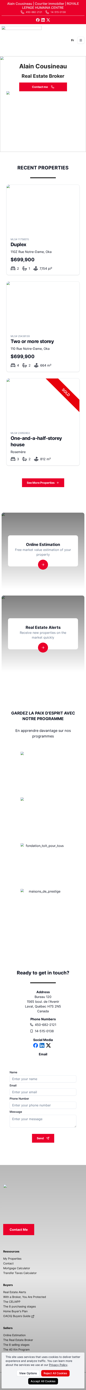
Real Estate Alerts (14, 1292)
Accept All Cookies (43, 1381)
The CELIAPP (11, 1301)
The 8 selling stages (16, 1344)
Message (16, 1111)
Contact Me (19, 1230)
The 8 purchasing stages (19, 1306)
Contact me (40, 86)
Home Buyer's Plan (15, 1311)
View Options (28, 1373)
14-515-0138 (44, 1031)
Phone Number (19, 1098)
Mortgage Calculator (16, 1268)
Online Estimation (14, 1335)
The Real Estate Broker (18, 1340)
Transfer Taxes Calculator (20, 1273)
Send (40, 1138)
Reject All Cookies (55, 1373)
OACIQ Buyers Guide (17, 1316)
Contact (8, 1263)
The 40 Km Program (16, 1349)
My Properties (12, 1258)
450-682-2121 (45, 1025)
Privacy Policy (58, 1364)
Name (13, 1072)
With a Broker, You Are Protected (24, 1297)
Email (13, 1085)
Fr (72, 40)
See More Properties (41, 482)
